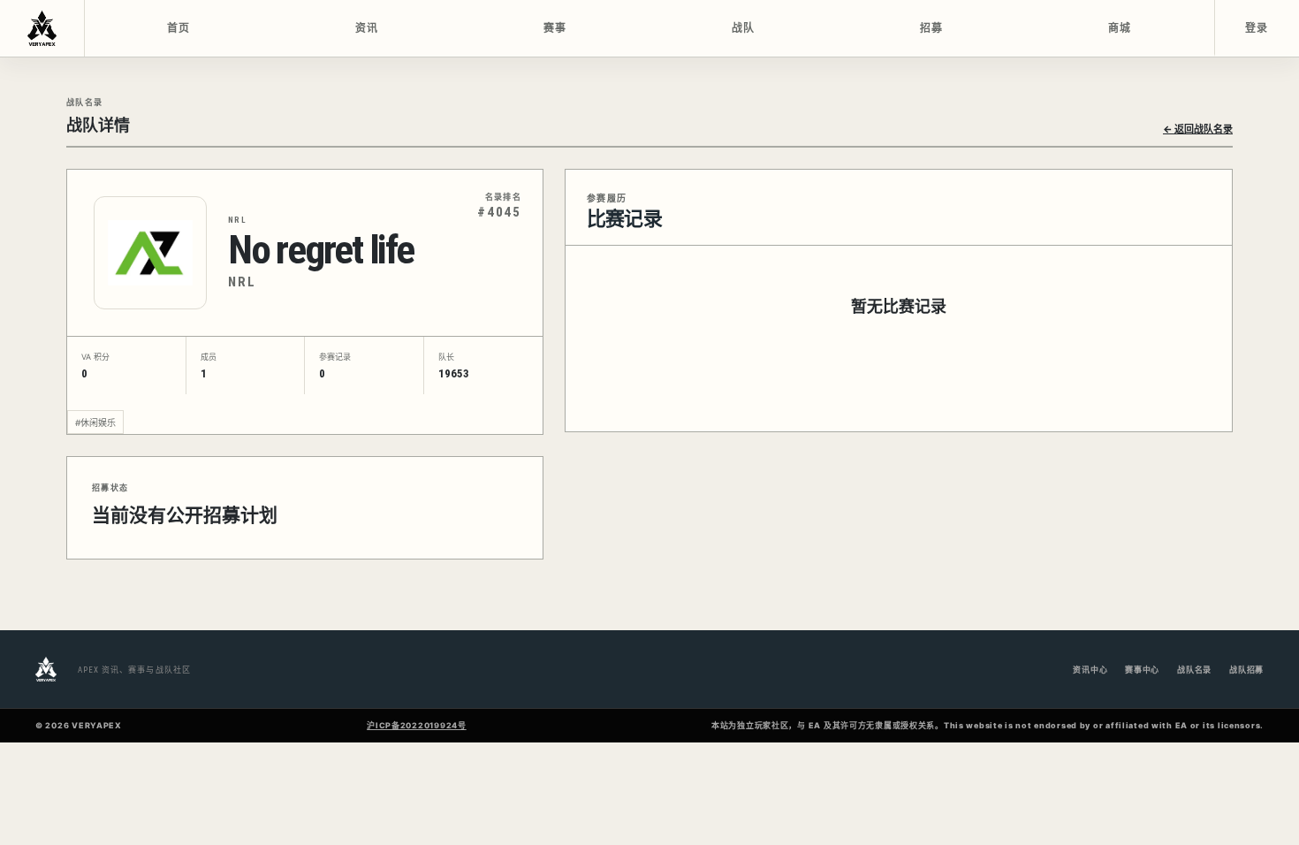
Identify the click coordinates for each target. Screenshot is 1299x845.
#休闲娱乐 (95, 422)
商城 (1120, 28)
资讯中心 (1090, 669)
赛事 (555, 28)
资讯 (367, 28)
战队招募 (1246, 669)
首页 (179, 28)
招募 (932, 28)
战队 (744, 28)
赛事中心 (1142, 669)
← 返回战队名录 (1198, 129)
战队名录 (1194, 669)
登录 (1257, 28)
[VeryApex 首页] (42, 28)
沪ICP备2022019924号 (417, 725)
